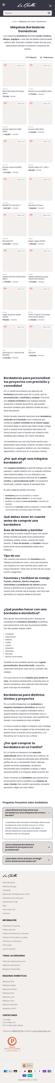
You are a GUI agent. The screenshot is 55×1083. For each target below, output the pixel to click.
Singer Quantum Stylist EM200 (12, 316)
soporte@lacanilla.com (41, 1031)
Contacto (6, 913)
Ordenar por (48, 57)
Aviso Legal (7, 945)
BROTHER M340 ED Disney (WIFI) (13, 92)
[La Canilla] (26, 5)
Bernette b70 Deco (35, 205)
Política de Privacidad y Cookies (15, 937)
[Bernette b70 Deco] (40, 189)
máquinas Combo (36, 825)
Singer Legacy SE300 (36, 241)
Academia (6, 890)
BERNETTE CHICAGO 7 (12, 205)
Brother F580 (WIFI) (36, 129)
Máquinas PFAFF (9, 1008)
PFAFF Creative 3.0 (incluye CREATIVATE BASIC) (39, 316)
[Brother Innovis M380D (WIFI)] (40, 75)
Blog (4, 906)
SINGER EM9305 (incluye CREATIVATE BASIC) (38, 278)
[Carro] (50, 6)
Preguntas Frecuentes (11, 926)
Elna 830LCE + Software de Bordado (13, 354)
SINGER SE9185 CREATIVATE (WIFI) (14, 278)
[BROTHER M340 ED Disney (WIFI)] (15, 75)
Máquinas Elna (8, 993)
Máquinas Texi (8, 1001)
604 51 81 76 (18, 1031)
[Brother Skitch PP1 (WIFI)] (40, 151)
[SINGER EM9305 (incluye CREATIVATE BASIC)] (40, 260)
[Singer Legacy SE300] (40, 224)
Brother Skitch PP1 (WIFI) (38, 167)
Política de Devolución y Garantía (16, 933)
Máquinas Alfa (8, 981)
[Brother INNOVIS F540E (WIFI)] (15, 113)
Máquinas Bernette (10, 1005)
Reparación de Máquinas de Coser (16, 894)
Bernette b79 (8, 241)
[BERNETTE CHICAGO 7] (15, 189)
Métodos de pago (9, 886)
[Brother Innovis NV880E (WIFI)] (15, 151)
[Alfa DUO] (40, 336)
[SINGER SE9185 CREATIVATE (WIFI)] (15, 260)
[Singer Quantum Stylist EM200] (15, 298)
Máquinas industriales (11, 969)
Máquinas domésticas (11, 965)
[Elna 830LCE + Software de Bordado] (15, 336)
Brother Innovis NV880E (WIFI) (12, 168)
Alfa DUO (32, 353)
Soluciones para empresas (13, 898)
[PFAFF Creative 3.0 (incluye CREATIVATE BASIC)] (40, 298)
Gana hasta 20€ (9, 910)
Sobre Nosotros (9, 883)
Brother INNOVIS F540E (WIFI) (12, 130)
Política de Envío (9, 930)
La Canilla (33, 1080)
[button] (4, 4)
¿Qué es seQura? (9, 949)
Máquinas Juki (8, 997)
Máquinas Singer (9, 985)
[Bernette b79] (15, 224)
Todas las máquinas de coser (14, 961)
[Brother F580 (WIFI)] (40, 113)
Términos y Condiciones (12, 941)
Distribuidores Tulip (10, 902)
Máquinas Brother (10, 989)
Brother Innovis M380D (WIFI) (40, 91)
